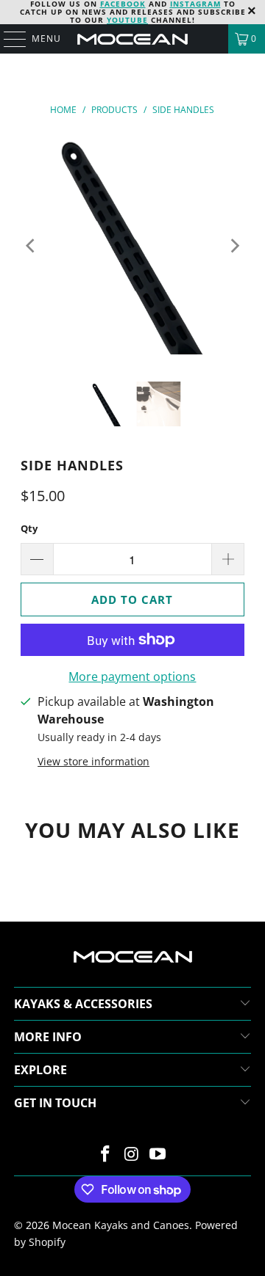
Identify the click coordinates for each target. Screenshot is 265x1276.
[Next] (233, 245)
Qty (29, 528)
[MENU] (7, 39)
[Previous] (31, 245)
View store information (93, 761)
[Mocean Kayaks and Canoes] (132, 39)
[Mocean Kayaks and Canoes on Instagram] (132, 1154)
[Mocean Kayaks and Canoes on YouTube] (158, 1154)
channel (149, 20)
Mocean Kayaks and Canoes (120, 1225)
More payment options (132, 676)
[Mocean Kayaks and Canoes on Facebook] (105, 1154)
